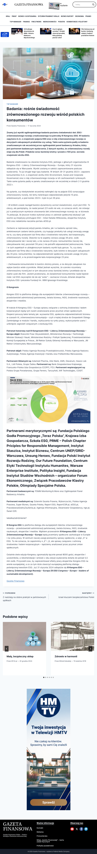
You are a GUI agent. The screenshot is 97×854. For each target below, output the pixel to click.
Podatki (61, 22)
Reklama (40, 832)
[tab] (43, 677)
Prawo (88, 16)
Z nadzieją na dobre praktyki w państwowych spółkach (24, 597)
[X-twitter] (77, 829)
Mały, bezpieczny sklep (20, 656)
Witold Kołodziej (65, 661)
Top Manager (15, 22)
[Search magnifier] (93, 4)
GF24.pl (14, 661)
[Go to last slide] (7, 649)
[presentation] (24, 636)
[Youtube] (72, 829)
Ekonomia (79, 16)
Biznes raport (67, 16)
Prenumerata (42, 836)
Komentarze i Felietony (77, 22)
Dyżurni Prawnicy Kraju (48, 16)
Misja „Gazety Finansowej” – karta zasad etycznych (50, 841)
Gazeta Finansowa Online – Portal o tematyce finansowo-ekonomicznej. (15, 835)
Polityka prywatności (45, 846)
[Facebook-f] (81, 829)
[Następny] (90, 649)
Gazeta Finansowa (18, 126)
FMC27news (36, 22)
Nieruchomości (49, 22)
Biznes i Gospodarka (27, 16)
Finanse (26, 22)
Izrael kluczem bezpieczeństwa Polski (76, 595)
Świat (14, 16)
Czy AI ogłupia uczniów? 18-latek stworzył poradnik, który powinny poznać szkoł (59, 33)
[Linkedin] (86, 829)
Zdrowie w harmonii (66, 656)
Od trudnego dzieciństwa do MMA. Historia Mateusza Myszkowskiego (29, 33)
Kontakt (40, 828)
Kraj (8, 16)
